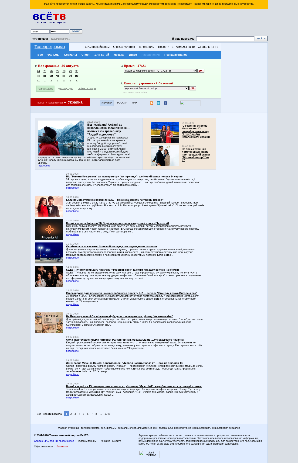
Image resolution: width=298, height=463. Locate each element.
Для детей (102, 54)
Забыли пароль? (60, 38)
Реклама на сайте (110, 440)
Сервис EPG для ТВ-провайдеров (54, 440)
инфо (153, 427)
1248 (107, 413)
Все (40, 54)
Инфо (133, 54)
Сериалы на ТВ (208, 46)
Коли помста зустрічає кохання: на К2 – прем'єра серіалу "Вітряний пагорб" (114, 199)
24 (38, 71)
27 (57, 71)
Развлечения (151, 54)
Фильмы (53, 54)
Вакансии (62, 446)
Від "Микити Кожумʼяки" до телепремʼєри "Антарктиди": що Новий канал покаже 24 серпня (124, 176)
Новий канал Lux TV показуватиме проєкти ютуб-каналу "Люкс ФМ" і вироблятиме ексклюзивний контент (134, 386)
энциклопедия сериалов (226, 427)
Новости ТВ (165, 46)
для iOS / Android (124, 46)
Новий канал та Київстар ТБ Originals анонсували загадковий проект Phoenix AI (117, 223)
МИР (134, 102)
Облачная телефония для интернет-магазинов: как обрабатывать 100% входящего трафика (125, 339)
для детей (143, 427)
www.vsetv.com (175, 440)
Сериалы (70, 54)
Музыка (119, 54)
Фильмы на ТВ (185, 46)
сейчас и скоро (87, 88)
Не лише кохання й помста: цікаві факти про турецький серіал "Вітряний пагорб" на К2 (196, 155)
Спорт (85, 54)
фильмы (111, 427)
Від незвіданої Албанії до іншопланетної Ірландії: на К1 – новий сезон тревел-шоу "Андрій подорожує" (108, 129)
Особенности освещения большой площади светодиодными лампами (111, 246)
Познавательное (175, 54)
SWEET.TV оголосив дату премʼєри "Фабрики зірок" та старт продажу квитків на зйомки (122, 269)
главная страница (68, 427)
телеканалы (166, 427)
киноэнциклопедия (199, 427)
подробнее (44, 165)
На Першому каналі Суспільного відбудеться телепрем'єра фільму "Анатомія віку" (119, 316)
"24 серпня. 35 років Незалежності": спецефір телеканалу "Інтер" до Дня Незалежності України (196, 131)
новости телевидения (50, 102)
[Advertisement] (176, 23)
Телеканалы (147, 46)
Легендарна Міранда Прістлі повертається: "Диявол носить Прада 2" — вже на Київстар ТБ (124, 363)
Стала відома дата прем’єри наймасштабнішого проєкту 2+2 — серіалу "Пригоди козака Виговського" (131, 293)
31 (38, 80)
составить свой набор (135, 92)
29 (70, 71)
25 (45, 71)
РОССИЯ (122, 102)
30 (76, 71)
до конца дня (65, 88)
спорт (132, 427)
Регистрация (40, 38)
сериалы (123, 427)
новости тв (180, 427)
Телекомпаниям (87, 440)
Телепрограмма (49, 46)
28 (64, 71)
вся (103, 427)
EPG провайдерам (97, 46)
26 (51, 71)
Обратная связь (43, 446)
